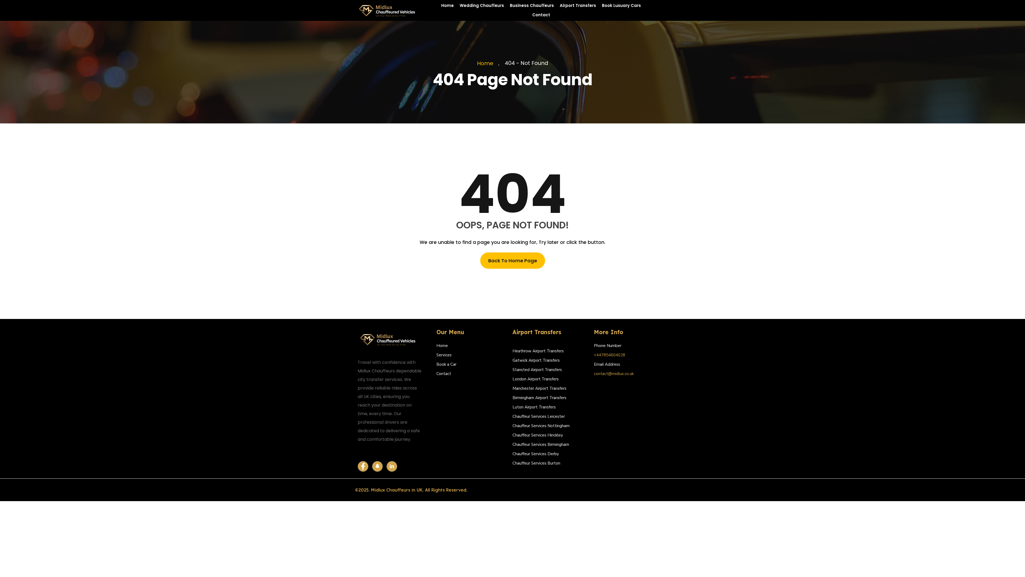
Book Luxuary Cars (621, 5)
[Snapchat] (377, 466)
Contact (541, 15)
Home (447, 5)
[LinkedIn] (392, 466)
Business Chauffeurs (532, 5)
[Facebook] (363, 466)
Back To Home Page (512, 260)
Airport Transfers (578, 5)
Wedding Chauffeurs (482, 5)
